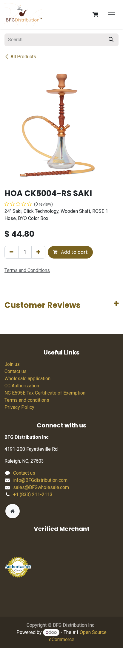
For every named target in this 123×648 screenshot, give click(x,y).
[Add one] (38, 252)
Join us (12, 364)
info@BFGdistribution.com (40, 480)
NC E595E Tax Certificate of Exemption (44, 393)
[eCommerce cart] (95, 14)
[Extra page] (12, 511)
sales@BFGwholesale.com (41, 487)
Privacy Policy (19, 407)
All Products (23, 56)
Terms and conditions (26, 400)
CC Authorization (21, 386)
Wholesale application (27, 378)
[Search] (111, 39)
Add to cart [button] (74, 252)
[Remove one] (11, 252)
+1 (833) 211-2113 (33, 494)
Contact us (15, 371)
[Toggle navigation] (112, 14)
